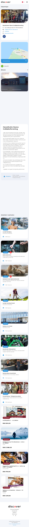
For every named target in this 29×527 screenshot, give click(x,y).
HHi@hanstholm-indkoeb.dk (11, 29)
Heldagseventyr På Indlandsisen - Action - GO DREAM (14, 442)
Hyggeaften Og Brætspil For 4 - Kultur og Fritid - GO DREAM (14, 467)
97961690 (7, 31)
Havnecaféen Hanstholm (9, 373)
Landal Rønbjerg (7, 232)
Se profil (5, 229)
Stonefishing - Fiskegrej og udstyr (12, 396)
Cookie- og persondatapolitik (14, 523)
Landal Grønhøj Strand (9, 303)
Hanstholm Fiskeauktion (9, 349)
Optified (14, 525)
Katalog (14, 512)
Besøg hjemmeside (9, 33)
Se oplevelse (6, 417)
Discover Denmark (14, 509)
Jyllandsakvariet (7, 255)
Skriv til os (14, 513)
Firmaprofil (14, 510)
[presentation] (27, 70)
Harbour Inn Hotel (7, 326)
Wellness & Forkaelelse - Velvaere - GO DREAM (13, 491)
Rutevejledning (6, 60)
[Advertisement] (14, 107)
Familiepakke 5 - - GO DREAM (10, 420)
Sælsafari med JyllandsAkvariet (11, 279)
